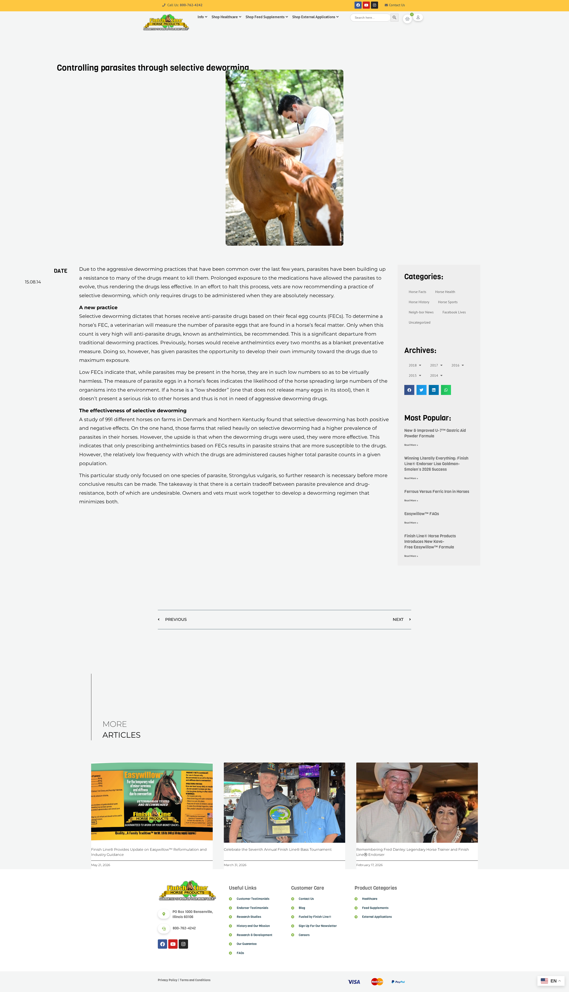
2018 (413, 365)
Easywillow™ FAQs (421, 513)
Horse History (419, 302)
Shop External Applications (313, 16)
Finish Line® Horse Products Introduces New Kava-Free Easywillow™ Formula (430, 541)
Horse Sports (448, 302)
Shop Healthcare (225, 16)
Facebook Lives (454, 312)
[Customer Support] (164, 929)
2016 (455, 365)
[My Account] (418, 17)
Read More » (411, 444)
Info (201, 16)
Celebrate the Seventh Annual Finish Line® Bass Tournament (278, 849)
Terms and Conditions (195, 980)
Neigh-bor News (421, 312)
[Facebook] (358, 5)
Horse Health (445, 291)
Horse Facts (417, 291)
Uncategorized (420, 322)
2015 (413, 375)
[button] (409, 390)
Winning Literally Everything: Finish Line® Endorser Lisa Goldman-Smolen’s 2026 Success (436, 464)
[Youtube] (366, 5)
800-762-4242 (191, 5)
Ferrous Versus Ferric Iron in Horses (436, 491)
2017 (434, 365)
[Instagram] (374, 5)
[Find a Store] (164, 914)
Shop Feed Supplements (265, 16)
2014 (434, 375)
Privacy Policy (167, 980)
